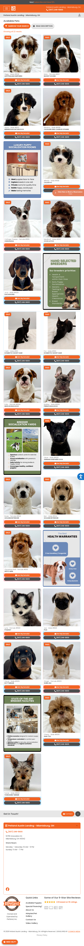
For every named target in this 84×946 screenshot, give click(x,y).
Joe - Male (50, 628)
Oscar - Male (12, 681)
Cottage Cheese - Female (16, 239)
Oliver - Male (51, 457)
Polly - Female (12, 404)
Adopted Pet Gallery (31, 914)
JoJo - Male (11, 292)
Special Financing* (34, 906)
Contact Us (31, 919)
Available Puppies (34, 903)
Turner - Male (11, 793)
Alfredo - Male (51, 181)
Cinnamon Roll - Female (16, 569)
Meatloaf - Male (52, 239)
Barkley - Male (52, 404)
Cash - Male (11, 351)
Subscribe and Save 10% (44, 2)
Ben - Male (50, 516)
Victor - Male (11, 127)
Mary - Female (52, 74)
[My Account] (79, 15)
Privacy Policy (42, 935)
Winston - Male (52, 127)
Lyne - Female (12, 628)
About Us (30, 910)
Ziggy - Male (11, 74)
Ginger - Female (52, 681)
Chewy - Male (52, 734)
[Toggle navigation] (7, 8)
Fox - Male (50, 351)
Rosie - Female (12, 516)
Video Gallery (32, 923)
